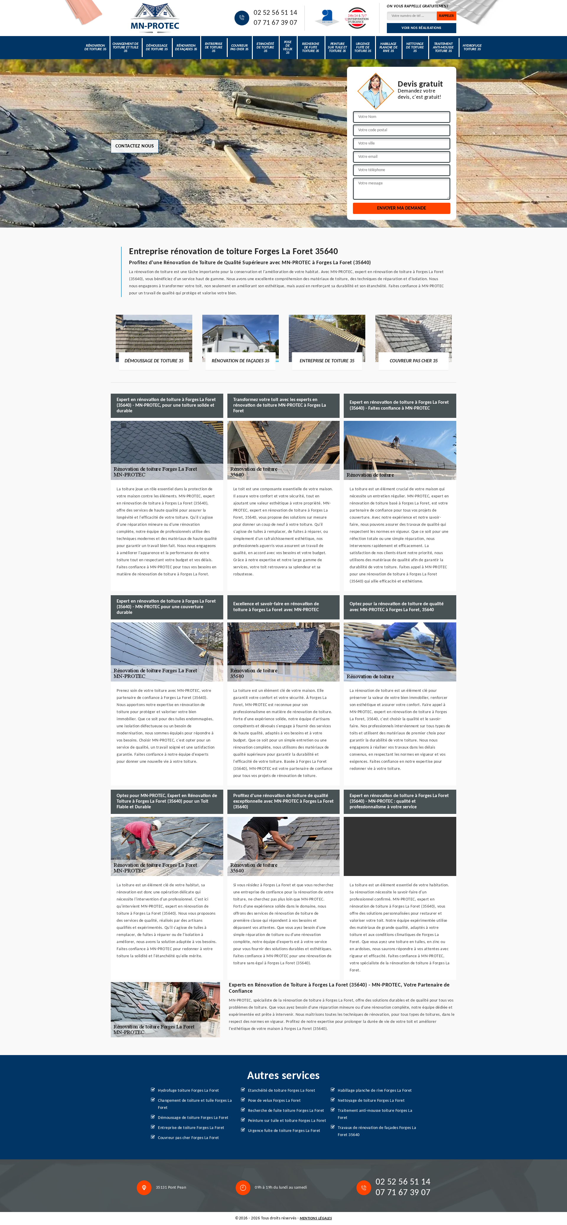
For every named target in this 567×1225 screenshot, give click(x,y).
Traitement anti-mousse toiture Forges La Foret (375, 1114)
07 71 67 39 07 (275, 23)
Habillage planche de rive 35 (388, 47)
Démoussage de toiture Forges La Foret (193, 1118)
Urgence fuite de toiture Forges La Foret (284, 1131)
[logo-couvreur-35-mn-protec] (155, 18)
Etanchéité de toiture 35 (265, 47)
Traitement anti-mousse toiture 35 (443, 47)
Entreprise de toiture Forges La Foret (191, 1128)
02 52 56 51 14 (275, 13)
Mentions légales (316, 1218)
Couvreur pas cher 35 (239, 47)
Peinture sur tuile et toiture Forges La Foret (287, 1121)
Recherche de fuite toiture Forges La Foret (286, 1111)
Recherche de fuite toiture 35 (310, 47)
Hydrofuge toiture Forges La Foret (188, 1090)
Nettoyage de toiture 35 (414, 47)
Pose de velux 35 (287, 47)
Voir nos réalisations (421, 28)
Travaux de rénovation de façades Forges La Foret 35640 (377, 1131)
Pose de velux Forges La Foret (274, 1101)
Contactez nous (134, 146)
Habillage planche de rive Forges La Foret (375, 1090)
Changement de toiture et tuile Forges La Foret (195, 1104)
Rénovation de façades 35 (186, 47)
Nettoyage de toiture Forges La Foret (371, 1101)
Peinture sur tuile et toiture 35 (337, 47)
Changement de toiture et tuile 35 (125, 47)
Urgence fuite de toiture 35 (362, 47)
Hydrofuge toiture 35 (472, 47)
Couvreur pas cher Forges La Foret (188, 1138)
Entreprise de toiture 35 (213, 47)
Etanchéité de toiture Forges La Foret (281, 1090)
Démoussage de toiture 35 (156, 47)
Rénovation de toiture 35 (95, 47)
